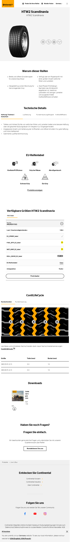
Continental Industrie (33, 482)
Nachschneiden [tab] (6, 302)
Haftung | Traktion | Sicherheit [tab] (7, 115)
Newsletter (57, 527)
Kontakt (28, 525)
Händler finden (48, 3)
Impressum (35, 525)
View (61, 263)
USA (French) (26, 539)
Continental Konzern (33, 479)
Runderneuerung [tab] (20, 302)
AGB (63, 527)
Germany (58, 3)
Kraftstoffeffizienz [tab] (61, 114)
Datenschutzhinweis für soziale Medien (27, 527)
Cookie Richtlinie (48, 527)
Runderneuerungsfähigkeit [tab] (45, 114)
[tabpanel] (35, 128)
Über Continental (33, 485)
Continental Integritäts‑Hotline (15, 525)
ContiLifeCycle (8, 349)
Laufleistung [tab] (27, 114)
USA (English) (15, 539)
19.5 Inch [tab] (10, 215)
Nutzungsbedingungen (48, 525)
